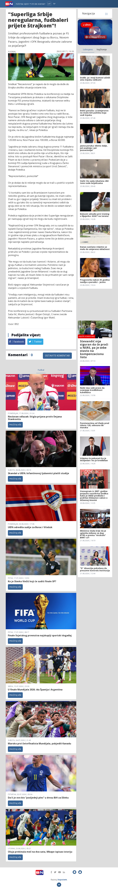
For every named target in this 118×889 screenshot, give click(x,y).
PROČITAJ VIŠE (15, 424)
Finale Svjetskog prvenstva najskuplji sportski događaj (40, 635)
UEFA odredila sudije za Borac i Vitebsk (30, 527)
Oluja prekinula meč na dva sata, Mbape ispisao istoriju (40, 851)
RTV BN (34, 4)
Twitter (37, 341)
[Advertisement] (95, 304)
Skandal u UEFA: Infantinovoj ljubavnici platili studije (38, 473)
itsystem (62, 879)
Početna (19, 4)
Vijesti (26, 4)
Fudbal (41, 369)
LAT (49, 4)
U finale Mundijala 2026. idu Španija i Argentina (35, 689)
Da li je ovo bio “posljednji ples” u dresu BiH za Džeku (38, 797)
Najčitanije (102, 49)
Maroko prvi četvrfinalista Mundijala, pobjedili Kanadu (39, 743)
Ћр (54, 4)
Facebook (18, 341)
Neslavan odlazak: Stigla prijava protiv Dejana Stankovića (35, 418)
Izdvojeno (88, 49)
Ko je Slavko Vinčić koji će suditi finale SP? (32, 581)
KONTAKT (41, 4)
